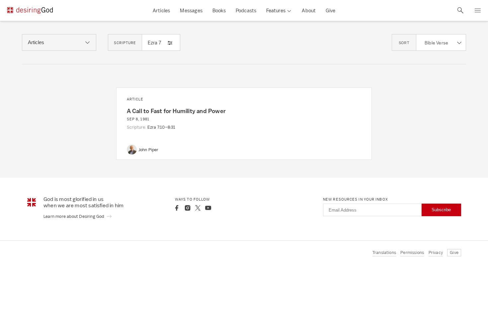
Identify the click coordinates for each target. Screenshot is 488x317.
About (309, 10)
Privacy (436, 252)
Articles (161, 10)
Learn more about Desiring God (74, 216)
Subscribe (441, 209)
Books (219, 10)
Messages (191, 10)
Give (330, 10)
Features (275, 10)
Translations (384, 252)
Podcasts (246, 10)
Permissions (412, 252)
